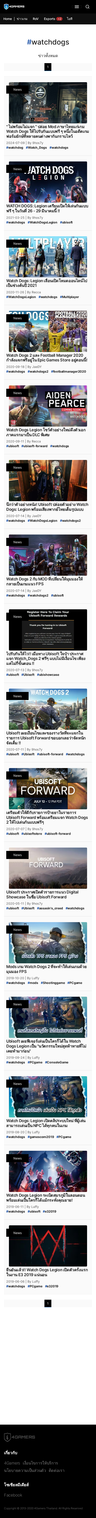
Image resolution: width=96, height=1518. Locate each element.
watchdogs (59, 147)
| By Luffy (32, 978)
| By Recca (33, 292)
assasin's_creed (50, 908)
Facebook (13, 1495)
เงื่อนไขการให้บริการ (40, 1463)
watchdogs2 (38, 371)
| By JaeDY (33, 367)
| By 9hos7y (34, 143)
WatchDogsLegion (42, 222)
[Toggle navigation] (77, 6)
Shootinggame (53, 983)
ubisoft (66, 222)
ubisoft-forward (34, 446)
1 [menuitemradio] (48, 67)
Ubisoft (27, 674)
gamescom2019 (41, 1137)
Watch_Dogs (36, 147)
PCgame (74, 983)
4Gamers (12, 1463)
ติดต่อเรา (57, 1470)
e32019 (49, 1211)
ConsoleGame (57, 1062)
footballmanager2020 (68, 371)
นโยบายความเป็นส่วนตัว (25, 1470)
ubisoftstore (31, 833)
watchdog (14, 147)
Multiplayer (69, 297)
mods (33, 983)
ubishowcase (48, 674)
